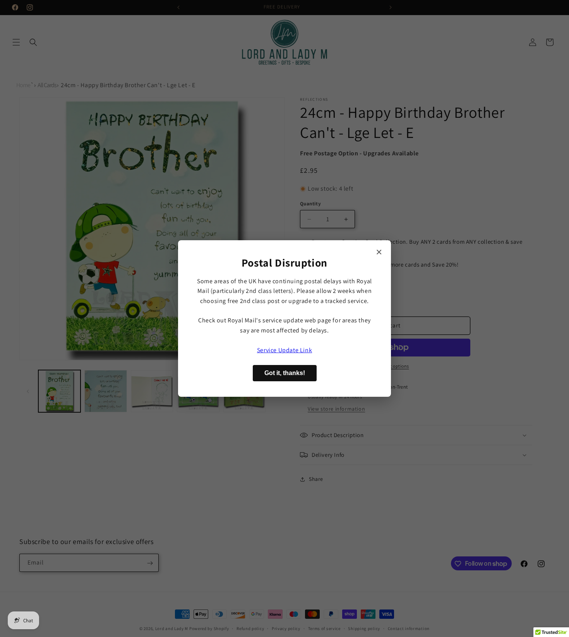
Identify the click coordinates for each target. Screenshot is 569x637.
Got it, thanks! (284, 373)
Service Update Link (284, 350)
